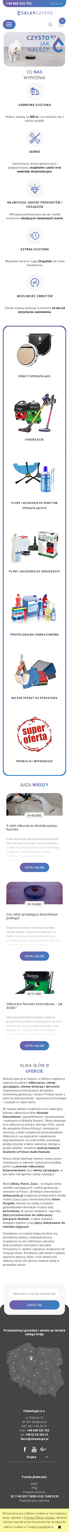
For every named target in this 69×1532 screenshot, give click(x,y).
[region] (34, 49)
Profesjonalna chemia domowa (34, 634)
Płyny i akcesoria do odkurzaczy (34, 571)
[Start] (34, 13)
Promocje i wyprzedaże (34, 761)
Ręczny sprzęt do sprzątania (35, 698)
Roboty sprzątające (35, 376)
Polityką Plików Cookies (39, 1517)
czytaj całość (34, 867)
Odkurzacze (34, 439)
